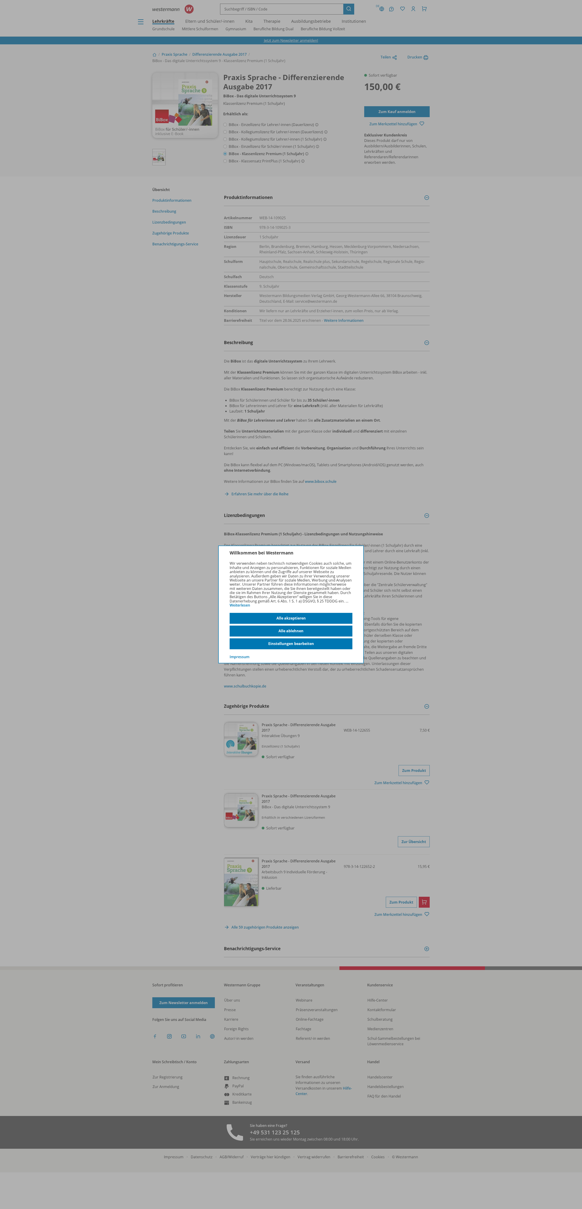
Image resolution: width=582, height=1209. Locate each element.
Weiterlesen (240, 605)
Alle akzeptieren (291, 618)
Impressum (239, 656)
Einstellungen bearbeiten (291, 643)
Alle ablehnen (291, 630)
